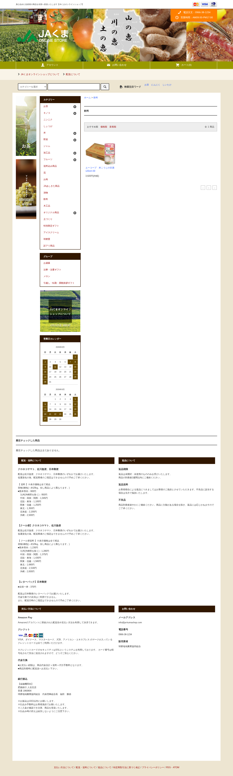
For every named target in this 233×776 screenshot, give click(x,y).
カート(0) (186, 65)
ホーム (87, 97)
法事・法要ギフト (52, 270)
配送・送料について (86, 767)
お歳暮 (46, 263)
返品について (104, 767)
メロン (46, 276)
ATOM (176, 767)
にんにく (155, 85)
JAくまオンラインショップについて (40, 74)
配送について (73, 74)
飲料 (95, 97)
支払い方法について (64, 767)
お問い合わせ (119, 65)
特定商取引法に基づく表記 (126, 767)
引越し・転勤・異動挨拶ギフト (59, 283)
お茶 (146, 85)
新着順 (113, 127)
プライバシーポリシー (153, 767)
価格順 (103, 127)
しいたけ (167, 85)
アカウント (52, 65)
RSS (168, 767)
